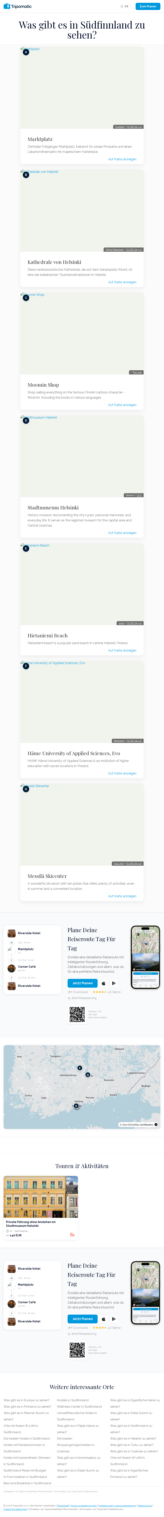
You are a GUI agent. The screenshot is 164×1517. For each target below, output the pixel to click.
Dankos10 (119, 740)
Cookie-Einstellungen (15, 1509)
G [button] (88, 1074)
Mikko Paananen (115, 249)
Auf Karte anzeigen (122, 159)
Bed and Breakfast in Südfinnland (27, 1483)
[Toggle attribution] (156, 1124)
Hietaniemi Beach (48, 635)
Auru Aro (119, 863)
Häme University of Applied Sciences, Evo (74, 753)
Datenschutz (145, 1505)
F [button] (80, 1068)
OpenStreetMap (130, 1124)
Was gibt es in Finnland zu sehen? (27, 1406)
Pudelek (119, 126)
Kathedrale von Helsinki (54, 262)
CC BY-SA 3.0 (134, 126)
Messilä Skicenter (47, 876)
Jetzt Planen (82, 983)
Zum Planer (148, 6)
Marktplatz (40, 139)
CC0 (139, 495)
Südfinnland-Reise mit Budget (25, 1470)
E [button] (76, 1106)
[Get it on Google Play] (114, 983)
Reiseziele (63, 1505)
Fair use (137, 372)
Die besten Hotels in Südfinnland (27, 1438)
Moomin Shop (43, 385)
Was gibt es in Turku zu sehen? (132, 1445)
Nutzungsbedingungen (84, 1505)
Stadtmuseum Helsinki (53, 507)
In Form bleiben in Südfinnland (25, 1477)
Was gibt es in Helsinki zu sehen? (133, 1438)
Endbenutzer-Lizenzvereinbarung (117, 1505)
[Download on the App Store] (103, 983)
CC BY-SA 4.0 (134, 740)
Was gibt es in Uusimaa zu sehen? (134, 1451)
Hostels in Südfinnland (73, 1400)
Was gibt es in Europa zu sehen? (27, 1400)
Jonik (121, 623)
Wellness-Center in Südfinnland (79, 1406)
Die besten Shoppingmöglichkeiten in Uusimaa (75, 1445)
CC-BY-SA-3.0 (134, 249)
